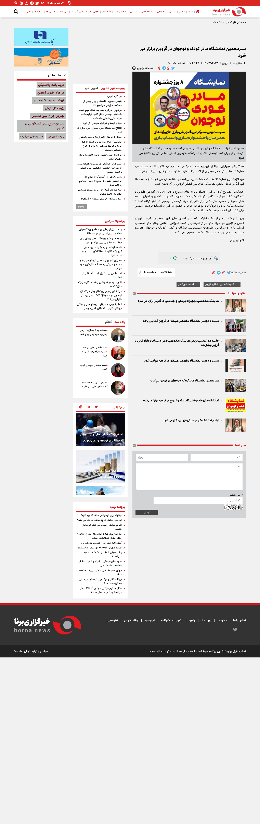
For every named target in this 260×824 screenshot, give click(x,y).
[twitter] (172, 68)
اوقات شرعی (131, 620)
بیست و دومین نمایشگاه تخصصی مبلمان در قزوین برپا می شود (181, 361)
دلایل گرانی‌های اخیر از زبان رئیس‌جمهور (100, 137)
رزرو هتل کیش (54, 108)
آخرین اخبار (91, 88)
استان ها (237, 63)
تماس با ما (239, 620)
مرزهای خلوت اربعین (50, 92)
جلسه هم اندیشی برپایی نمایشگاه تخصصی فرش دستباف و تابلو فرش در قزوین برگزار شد (176, 343)
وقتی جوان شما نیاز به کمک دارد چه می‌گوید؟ (103, 555)
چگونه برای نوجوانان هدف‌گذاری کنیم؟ (101, 515)
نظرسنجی (112, 620)
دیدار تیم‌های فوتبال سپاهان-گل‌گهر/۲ (102, 123)
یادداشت (119, 322)
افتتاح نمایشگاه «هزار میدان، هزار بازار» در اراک (99, 130)
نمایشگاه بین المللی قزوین (219, 284)
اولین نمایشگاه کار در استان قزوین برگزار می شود (191, 421)
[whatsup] (168, 68)
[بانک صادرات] (41, 37)
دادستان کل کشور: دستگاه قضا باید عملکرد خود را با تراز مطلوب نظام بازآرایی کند (201, 22)
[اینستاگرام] (26, 3)
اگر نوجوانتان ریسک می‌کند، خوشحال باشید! (102, 527)
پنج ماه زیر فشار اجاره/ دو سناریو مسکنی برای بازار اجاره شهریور (100, 192)
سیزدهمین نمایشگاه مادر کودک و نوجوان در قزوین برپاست (184, 381)
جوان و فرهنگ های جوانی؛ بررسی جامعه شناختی (100, 573)
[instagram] (80, 407)
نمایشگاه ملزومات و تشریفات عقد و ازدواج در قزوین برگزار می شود (180, 401)
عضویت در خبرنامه (172, 620)
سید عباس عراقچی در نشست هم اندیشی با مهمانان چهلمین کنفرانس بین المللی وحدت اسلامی (99, 168)
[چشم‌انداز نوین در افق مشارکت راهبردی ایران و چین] (118, 353)
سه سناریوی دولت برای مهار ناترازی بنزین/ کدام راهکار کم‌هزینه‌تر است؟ (99, 536)
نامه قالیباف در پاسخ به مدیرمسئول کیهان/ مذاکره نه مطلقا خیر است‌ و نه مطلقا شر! (102, 251)
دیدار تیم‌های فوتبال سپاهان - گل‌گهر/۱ (101, 199)
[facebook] (159, 68)
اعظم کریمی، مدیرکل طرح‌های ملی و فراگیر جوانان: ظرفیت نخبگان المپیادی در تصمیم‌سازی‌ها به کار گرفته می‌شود (99, 308)
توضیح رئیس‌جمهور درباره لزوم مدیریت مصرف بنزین (100, 157)
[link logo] (229, 11)
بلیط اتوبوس (56, 136)
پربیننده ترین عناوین (113, 88)
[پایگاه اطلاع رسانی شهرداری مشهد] (41, 57)
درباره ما (222, 620)
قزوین (225, 63)
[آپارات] (21, 3)
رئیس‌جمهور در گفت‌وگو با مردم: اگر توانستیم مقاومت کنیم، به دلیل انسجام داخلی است (100, 181)
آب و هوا (150, 620)
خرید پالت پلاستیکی (51, 85)
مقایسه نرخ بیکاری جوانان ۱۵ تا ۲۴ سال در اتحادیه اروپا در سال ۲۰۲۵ (101, 590)
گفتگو (108, 322)
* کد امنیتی (236, 495)
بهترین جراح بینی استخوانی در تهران (44, 126)
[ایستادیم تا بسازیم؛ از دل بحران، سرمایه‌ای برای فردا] (118, 335)
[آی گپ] (16, 3)
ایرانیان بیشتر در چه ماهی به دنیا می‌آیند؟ (99, 520)
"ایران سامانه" (22, 651)
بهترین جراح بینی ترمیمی (47, 115)
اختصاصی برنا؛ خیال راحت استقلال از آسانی (102, 275)
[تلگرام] (32, 3)
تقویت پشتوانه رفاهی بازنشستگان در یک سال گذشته (100, 284)
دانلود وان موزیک (31, 136)
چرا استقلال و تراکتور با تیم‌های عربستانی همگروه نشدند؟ (100, 582)
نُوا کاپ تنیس (114, 96)
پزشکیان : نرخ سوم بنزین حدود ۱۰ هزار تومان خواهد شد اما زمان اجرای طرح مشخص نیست (101, 146)
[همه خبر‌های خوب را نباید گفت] (118, 370)
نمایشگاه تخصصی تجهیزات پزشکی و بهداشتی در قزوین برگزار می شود (178, 301)
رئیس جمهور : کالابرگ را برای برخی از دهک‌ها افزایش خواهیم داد (102, 103)
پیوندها (206, 620)
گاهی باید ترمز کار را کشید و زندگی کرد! (101, 543)
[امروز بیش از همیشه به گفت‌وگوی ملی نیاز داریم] (118, 388)
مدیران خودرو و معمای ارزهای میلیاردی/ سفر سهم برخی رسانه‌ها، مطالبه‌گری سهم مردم (100, 264)
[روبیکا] (42, 3)
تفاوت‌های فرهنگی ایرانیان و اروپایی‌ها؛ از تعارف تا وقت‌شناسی (100, 564)
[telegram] (163, 68)
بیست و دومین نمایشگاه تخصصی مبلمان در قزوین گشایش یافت (180, 321)
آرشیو (81, 207)
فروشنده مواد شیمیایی (49, 100)
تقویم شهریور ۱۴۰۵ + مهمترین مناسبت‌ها (100, 548)
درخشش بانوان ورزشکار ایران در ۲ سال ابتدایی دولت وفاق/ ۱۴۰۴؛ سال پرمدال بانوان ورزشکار (101, 295)
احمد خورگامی (186, 284)
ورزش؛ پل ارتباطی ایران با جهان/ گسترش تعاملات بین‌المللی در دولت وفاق (100, 232)
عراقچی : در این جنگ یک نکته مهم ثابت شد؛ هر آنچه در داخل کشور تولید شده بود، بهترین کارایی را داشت (100, 114)
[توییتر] (37, 3)
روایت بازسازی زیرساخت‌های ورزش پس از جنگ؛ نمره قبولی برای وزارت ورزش (100, 241)
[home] (197, 12)
